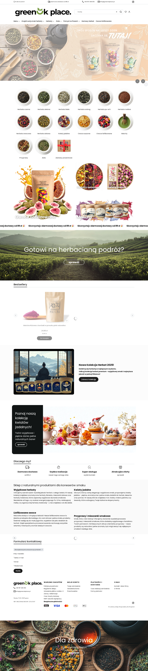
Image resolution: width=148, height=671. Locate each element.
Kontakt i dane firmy (121, 586)
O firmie (117, 589)
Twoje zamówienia (73, 586)
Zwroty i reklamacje (50, 594)
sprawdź (74, 262)
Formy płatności (96, 591)
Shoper (131, 607)
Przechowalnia (72, 591)
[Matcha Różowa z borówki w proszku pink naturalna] (44, 307)
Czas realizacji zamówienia (100, 589)
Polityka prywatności (51, 586)
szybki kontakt (89, 475)
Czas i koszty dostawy (51, 596)
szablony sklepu (114, 607)
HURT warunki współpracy (53, 599)
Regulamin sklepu (50, 589)
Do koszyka (44, 338)
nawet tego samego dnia (58, 475)
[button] (121, 12)
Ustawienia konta (73, 589)
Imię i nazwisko (19, 554)
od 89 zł (28, 475)
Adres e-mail (18, 558)
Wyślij (18, 571)
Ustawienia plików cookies (53, 591)
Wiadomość (18, 566)
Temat (16, 562)
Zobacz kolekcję (88, 379)
